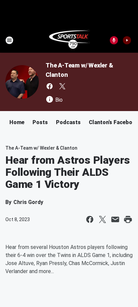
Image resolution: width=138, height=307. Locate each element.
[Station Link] (69, 40)
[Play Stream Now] (127, 40)
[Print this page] (128, 219)
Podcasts (68, 122)
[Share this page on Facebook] (89, 219)
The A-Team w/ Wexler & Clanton (41, 148)
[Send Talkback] (114, 40)
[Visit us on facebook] (50, 86)
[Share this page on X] (102, 219)
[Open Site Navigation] (9, 40)
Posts (40, 122)
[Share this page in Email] (115, 219)
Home (16, 122)
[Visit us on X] (62, 86)
